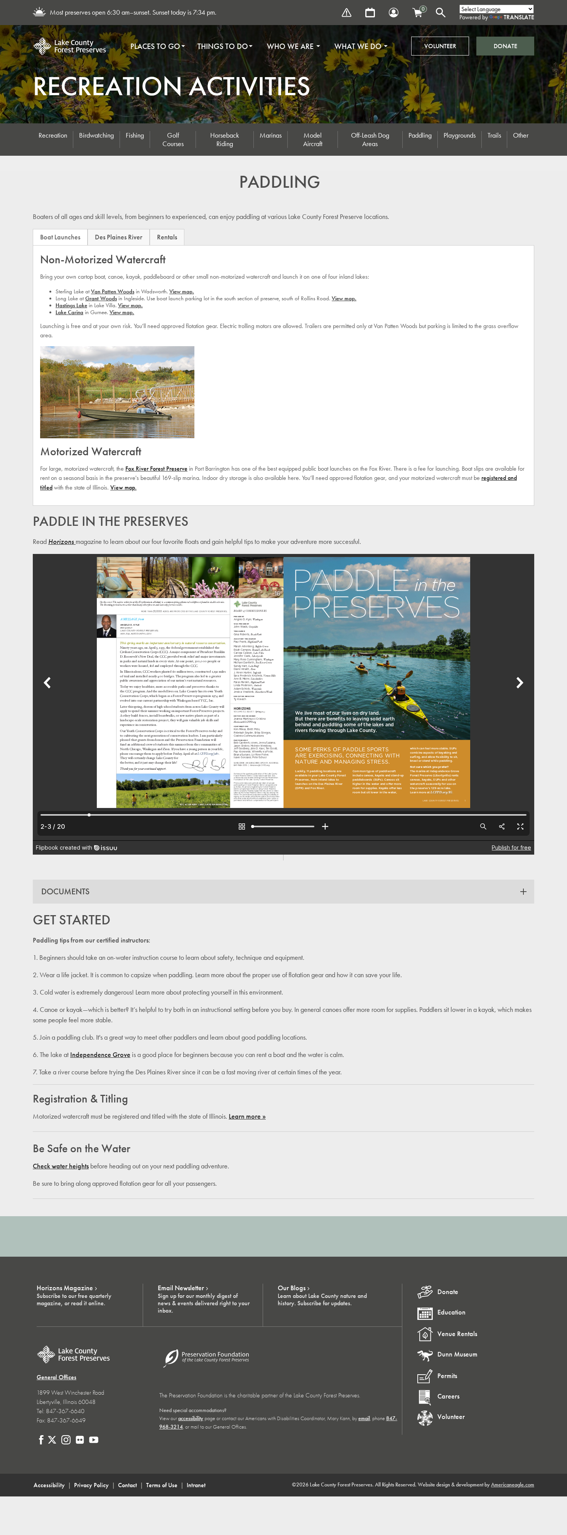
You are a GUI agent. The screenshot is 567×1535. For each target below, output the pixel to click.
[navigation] (257, 46)
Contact (127, 1485)
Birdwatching (96, 135)
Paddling (420, 135)
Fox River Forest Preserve (156, 468)
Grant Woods (101, 298)
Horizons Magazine (65, 1288)
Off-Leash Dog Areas (370, 139)
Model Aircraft (312, 139)
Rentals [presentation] (167, 237)
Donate (505, 46)
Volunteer (440, 46)
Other (520, 135)
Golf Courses (173, 139)
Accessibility (49, 1485)
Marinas (271, 135)
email (364, 1418)
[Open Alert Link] (346, 12)
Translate (519, 17)
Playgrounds (460, 135)
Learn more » (247, 1116)
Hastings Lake (71, 305)
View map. (181, 291)
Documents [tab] (65, 891)
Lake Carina (69, 312)
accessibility (190, 1418)
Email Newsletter (181, 1288)
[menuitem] (155, 46)
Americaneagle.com (512, 1484)
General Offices (56, 1377)
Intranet (196, 1485)
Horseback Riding (224, 139)
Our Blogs (291, 1288)
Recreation (53, 135)
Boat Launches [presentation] (60, 237)
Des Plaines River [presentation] (118, 237)
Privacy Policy (91, 1485)
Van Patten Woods (112, 291)
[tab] (60, 237)
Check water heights (61, 1166)
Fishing (135, 135)
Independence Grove (100, 1054)
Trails (494, 135)
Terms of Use (161, 1485)
